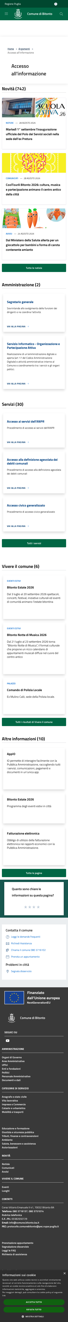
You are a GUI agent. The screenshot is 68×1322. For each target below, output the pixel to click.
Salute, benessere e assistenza (19, 1143)
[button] (34, 1316)
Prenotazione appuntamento (17, 1243)
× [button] (64, 1273)
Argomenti (24, 49)
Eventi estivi (14, 580)
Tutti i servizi (34, 543)
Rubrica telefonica (12, 1215)
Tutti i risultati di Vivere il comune (34, 722)
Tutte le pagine (34, 873)
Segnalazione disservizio (15, 1247)
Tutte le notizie (34, 268)
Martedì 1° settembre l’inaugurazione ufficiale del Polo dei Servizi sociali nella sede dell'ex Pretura (32, 134)
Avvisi (9, 233)
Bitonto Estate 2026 (20, 587)
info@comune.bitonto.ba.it (24, 1222)
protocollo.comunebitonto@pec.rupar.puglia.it (33, 1226)
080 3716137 (20, 1211)
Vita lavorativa (10, 1100)
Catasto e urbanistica (13, 1108)
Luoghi (5, 1191)
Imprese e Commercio (14, 1104)
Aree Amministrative (13, 1061)
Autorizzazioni (10, 1147)
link (4, 1295)
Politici (5, 1072)
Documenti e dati (11, 1080)
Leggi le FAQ (9, 1250)
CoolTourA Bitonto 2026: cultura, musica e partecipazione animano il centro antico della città (33, 189)
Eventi (5, 1187)
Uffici (5, 1065)
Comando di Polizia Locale (24, 689)
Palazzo (11, 683)
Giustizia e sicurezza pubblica (18, 1132)
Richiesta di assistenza (14, 1254)
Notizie (10, 122)
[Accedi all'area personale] (56, 4)
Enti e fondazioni (11, 1069)
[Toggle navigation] (6, 14)
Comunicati (12, 178)
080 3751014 (36, 1211)
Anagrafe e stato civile (14, 1097)
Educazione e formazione (15, 1128)
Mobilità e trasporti (12, 1112)
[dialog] (34, 1296)
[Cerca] (61, 14)
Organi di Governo (12, 1057)
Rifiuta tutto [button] (33, 1309)
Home (11, 49)
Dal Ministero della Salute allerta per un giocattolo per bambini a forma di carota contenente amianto (33, 245)
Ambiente (7, 1140)
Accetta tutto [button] (34, 1302)
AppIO (11, 753)
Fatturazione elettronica (23, 833)
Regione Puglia (13, 4)
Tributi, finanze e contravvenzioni (20, 1136)
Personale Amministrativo (16, 1076)
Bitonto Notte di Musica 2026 (26, 634)
